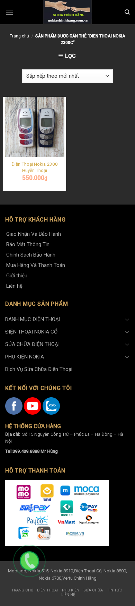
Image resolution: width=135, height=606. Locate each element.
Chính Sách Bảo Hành (30, 255)
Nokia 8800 (115, 570)
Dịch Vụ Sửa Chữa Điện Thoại (38, 369)
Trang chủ (19, 36)
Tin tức (114, 590)
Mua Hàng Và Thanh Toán (35, 265)
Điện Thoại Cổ (87, 570)
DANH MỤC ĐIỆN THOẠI (32, 319)
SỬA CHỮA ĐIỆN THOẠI (32, 344)
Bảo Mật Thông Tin (28, 244)
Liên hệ (14, 286)
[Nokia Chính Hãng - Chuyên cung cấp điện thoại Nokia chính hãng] (67, 12)
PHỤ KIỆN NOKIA (24, 357)
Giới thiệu (16, 275)
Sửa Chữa (93, 590)
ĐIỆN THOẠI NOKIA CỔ (31, 332)
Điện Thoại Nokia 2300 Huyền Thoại (34, 167)
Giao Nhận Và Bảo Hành (33, 234)
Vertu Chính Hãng (79, 578)
